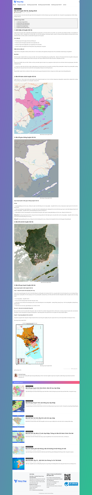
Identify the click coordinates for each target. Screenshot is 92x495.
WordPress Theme (47, 493)
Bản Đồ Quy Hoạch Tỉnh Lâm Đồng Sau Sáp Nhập (40, 403)
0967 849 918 (51, 480)
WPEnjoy (52, 493)
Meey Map (42, 493)
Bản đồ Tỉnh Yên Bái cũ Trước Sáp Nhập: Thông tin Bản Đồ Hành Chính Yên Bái (49, 433)
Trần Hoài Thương (18, 12)
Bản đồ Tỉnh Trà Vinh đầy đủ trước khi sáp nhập (40, 418)
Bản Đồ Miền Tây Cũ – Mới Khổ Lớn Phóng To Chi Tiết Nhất (43, 460)
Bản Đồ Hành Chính (18, 8)
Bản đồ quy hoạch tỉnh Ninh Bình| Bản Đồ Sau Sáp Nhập (43, 388)
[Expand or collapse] (76, 20)
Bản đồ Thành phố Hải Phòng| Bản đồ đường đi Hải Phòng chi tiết (46, 448)
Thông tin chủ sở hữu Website (37, 490)
